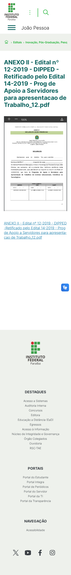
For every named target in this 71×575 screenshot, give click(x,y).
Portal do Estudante (35, 477)
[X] (15, 552)
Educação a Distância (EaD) (35, 419)
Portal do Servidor (35, 491)
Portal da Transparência (35, 501)
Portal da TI (35, 496)
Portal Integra (35, 482)
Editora (35, 415)
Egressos (35, 424)
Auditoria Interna (35, 405)
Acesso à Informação (35, 429)
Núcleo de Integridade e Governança (35, 434)
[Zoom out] (16, 119)
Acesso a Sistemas (35, 400)
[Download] (62, 119)
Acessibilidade (35, 530)
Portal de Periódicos (36, 486)
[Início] (12, 20)
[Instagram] (52, 552)
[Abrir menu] (12, 27)
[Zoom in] (9, 119)
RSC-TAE (35, 448)
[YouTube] (28, 552)
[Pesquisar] (45, 12)
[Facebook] (40, 552)
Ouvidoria (35, 443)
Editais (17, 42)
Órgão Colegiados (35, 438)
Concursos (35, 410)
